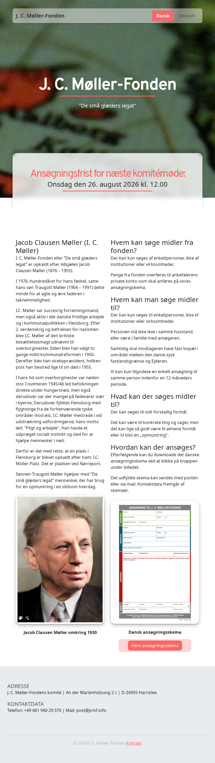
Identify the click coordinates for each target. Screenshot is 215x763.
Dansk (163, 16)
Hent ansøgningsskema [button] (155, 645)
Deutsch (187, 16)
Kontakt (134, 743)
